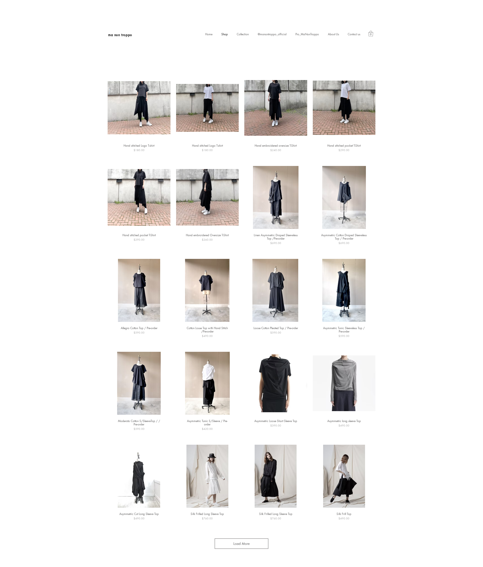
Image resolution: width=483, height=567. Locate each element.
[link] (370, 33)
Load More (241, 543)
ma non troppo (120, 34)
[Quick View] (139, 107)
